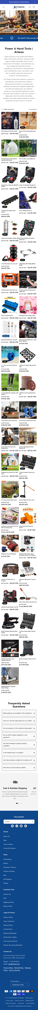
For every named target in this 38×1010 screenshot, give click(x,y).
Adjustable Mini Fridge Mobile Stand (27, 264)
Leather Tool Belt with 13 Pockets (8, 580)
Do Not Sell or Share (10, 937)
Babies (6, 863)
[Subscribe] (32, 822)
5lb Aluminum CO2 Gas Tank (9, 131)
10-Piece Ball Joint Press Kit (9, 290)
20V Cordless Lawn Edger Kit (27, 159)
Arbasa (11, 997)
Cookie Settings (30, 1003)
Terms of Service (9, 921)
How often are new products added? (19, 767)
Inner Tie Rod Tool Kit (7, 315)
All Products (8, 859)
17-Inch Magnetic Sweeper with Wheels (9, 393)
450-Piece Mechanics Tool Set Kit (27, 580)
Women (6, 883)
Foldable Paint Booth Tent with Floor (9, 473)
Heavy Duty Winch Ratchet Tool (27, 602)
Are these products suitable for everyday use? (19, 759)
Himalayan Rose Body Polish (27, 315)
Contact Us (7, 894)
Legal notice (21, 1003)
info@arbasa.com (14, 964)
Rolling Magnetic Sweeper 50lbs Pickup (8, 687)
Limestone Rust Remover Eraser (26, 527)
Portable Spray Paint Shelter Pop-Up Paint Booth (9, 159)
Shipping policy (29, 1000)
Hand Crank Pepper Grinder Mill (10, 238)
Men (5, 875)
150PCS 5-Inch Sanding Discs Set (27, 393)
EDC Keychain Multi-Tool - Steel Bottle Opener (28, 340)
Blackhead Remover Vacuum (9, 340)
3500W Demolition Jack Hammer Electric (7, 659)
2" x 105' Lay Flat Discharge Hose (9, 366)
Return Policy (8, 906)
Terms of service (19, 1000)
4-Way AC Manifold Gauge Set (27, 185)
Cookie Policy (8, 929)
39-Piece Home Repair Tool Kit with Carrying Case (9, 527)
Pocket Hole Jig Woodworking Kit (27, 131)
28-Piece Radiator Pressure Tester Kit (27, 239)
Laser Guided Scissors (25, 210)
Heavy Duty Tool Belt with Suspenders (8, 447)
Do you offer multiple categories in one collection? (19, 736)
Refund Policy (8, 925)
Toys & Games (8, 844)
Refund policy (29, 997)
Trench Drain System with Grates (8, 211)
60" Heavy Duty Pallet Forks (9, 500)
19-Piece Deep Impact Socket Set (27, 632)
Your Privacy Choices (10, 941)
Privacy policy (9, 1000)
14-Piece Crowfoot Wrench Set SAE (27, 366)
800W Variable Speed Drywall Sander (9, 632)
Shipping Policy (9, 902)
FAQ (5, 898)
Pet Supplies (8, 879)
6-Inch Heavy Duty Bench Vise (27, 420)
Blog (5, 840)
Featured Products (10, 848)
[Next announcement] (35, 2)
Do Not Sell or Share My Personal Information (20, 1006)
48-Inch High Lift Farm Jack (26, 500)
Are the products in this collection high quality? (19, 728)
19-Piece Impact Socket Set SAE (26, 473)
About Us (7, 836)
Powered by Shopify (18, 997)
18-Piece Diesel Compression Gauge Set (27, 290)
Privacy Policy (8, 917)
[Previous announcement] (3, 2)
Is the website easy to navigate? (19, 752)
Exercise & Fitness (10, 867)
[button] (3, 7)
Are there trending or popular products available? (19, 744)
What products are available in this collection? (19, 713)
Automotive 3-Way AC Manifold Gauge (9, 185)
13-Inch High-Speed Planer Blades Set (26, 447)
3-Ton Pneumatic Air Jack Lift (9, 263)
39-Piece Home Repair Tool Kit (9, 607)
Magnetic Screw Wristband (8, 554)
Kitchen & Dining (9, 871)
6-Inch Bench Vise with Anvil (9, 420)
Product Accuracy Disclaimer (13, 945)
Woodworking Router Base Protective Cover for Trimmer (27, 554)
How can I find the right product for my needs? (19, 720)
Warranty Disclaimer (10, 933)
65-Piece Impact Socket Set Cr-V (27, 659)
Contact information (10, 1003)
